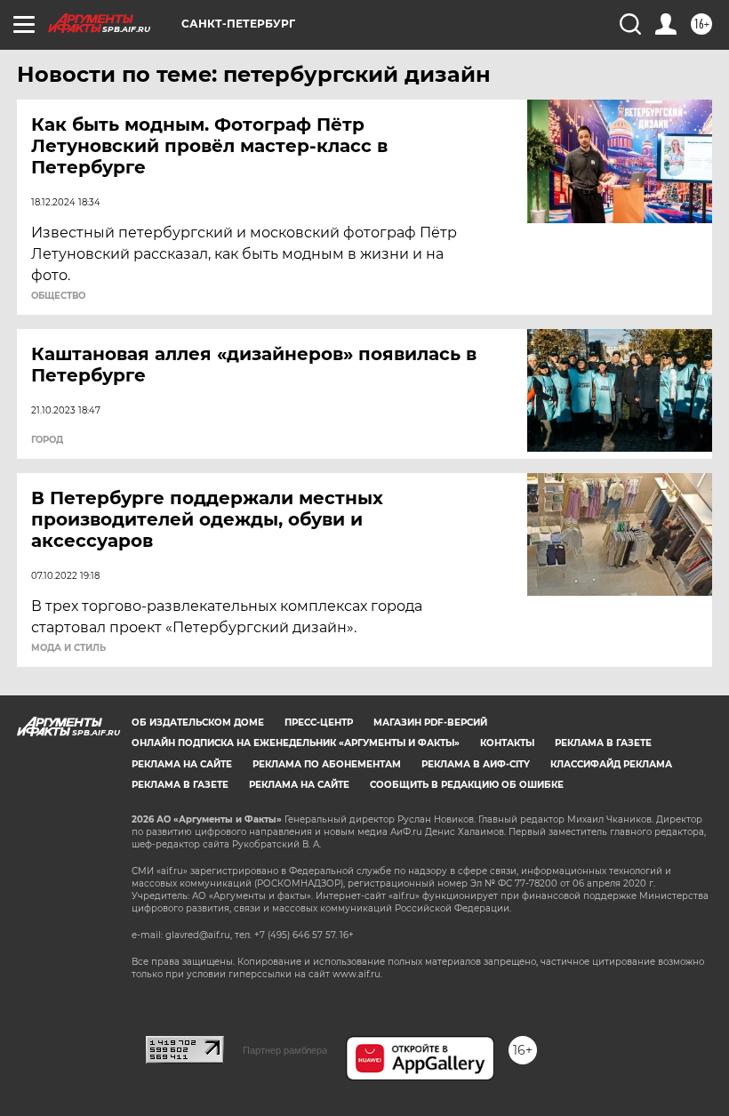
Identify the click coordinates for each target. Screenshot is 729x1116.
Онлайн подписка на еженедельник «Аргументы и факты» (296, 743)
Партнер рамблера (285, 1050)
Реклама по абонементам (326, 764)
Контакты (507, 743)
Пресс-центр (318, 722)
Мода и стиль (68, 648)
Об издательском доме (198, 722)
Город (47, 440)
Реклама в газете (603, 743)
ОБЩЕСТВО (58, 296)
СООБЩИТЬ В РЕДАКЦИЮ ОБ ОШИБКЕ (467, 785)
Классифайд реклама (611, 764)
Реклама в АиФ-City (475, 764)
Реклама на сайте (182, 764)
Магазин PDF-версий (430, 722)
